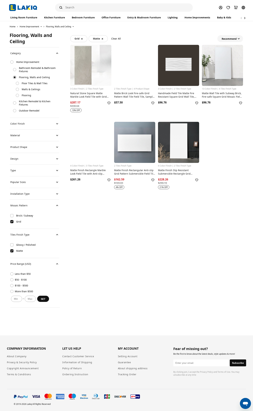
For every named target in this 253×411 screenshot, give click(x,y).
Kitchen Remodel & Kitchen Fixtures (34, 103)
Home (12, 26)
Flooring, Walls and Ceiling (58, 26)
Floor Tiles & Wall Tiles (35, 83)
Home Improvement (29, 26)
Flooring (26, 95)
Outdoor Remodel (29, 110)
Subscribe (238, 363)
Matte (96, 38)
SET (43, 299)
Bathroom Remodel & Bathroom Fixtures (37, 69)
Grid (77, 38)
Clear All (116, 38)
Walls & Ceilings (31, 89)
